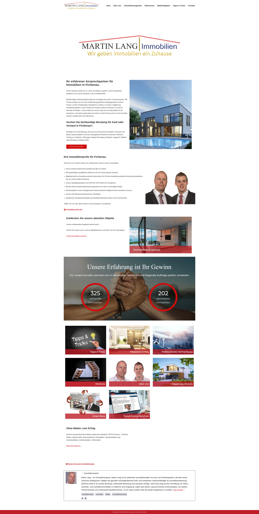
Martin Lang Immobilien (113, 469)
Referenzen (149, 6)
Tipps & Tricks (179, 6)
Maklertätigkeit (163, 6)
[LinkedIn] (85, 512)
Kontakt (191, 6)
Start (108, 6)
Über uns (117, 6)
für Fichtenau (150, 469)
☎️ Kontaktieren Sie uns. (73, 209)
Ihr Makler (133, 469)
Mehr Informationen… (74, 446)
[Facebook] (82, 512)
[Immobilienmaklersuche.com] (81, 6)
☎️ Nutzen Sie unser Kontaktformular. (80, 478)
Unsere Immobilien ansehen (76, 236)
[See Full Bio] (184, 504)
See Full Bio (178, 504)
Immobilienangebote (133, 6)
